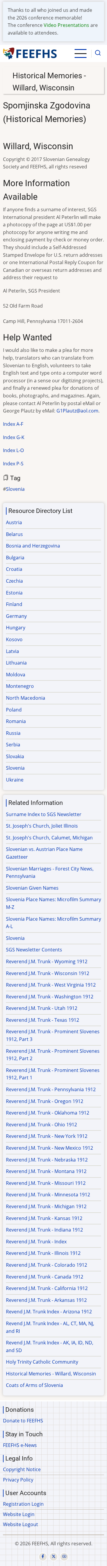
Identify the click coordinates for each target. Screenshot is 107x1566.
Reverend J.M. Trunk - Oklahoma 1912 (47, 1112)
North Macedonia (25, 698)
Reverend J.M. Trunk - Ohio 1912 (41, 1124)
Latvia (12, 651)
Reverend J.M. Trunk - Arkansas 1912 (46, 1300)
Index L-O (13, 450)
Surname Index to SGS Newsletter (43, 814)
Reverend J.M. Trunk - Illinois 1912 (43, 1253)
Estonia (14, 592)
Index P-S (13, 463)
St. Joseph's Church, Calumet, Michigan (49, 837)
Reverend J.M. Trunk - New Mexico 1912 (49, 1148)
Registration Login (23, 1504)
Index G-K (13, 437)
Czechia (14, 581)
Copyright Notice (22, 1469)
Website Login (18, 1514)
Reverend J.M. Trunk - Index (36, 1241)
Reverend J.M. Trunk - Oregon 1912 (44, 1101)
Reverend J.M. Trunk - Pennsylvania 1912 (51, 1089)
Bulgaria (15, 557)
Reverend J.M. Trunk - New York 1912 (46, 1136)
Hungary (15, 627)
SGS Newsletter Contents (34, 949)
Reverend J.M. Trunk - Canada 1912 (44, 1276)
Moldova (15, 674)
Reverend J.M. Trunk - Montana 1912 (46, 1171)
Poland (14, 709)
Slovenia (15, 489)
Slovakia (15, 756)
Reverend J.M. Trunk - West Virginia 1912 (51, 985)
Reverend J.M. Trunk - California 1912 (47, 1288)
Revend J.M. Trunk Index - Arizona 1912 (49, 1311)
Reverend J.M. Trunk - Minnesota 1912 (48, 1194)
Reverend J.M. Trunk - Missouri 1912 (46, 1183)
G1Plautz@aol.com (77, 410)
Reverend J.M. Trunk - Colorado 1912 (46, 1265)
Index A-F (13, 424)
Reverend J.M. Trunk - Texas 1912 (42, 1020)
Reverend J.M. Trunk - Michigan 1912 (46, 1206)
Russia (13, 733)
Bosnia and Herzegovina (33, 545)
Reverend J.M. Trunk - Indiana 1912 (44, 1230)
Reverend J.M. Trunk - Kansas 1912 (44, 1218)
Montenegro (20, 686)
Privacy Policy (18, 1479)
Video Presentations (66, 25)
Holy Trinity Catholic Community (42, 1362)
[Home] (30, 53)
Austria (14, 522)
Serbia (13, 744)
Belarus (14, 534)
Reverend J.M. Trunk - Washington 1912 (49, 996)
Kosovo (14, 639)
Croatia (14, 569)
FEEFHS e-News (20, 1445)
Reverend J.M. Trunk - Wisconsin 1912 (47, 973)
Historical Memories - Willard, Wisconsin (51, 1373)
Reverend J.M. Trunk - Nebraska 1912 (47, 1159)
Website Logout (20, 1524)
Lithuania (16, 662)
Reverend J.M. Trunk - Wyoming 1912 (46, 961)
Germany (16, 616)
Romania (16, 721)
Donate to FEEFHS (23, 1420)
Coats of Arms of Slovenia (34, 1385)
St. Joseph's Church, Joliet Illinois (42, 826)
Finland (14, 604)
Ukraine (14, 779)
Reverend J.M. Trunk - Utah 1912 (41, 1008)
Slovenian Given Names (32, 888)
